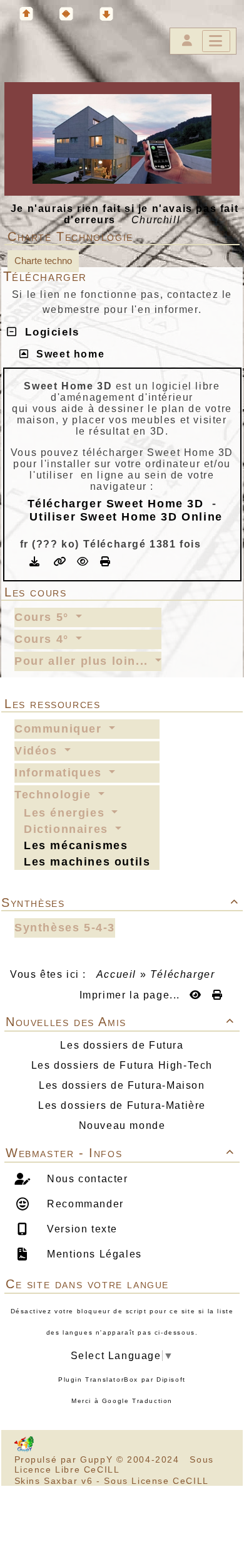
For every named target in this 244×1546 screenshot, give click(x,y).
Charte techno (43, 260)
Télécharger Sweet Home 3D (116, 503)
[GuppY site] (24, 1449)
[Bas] (106, 13)
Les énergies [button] (66, 813)
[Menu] (216, 41)
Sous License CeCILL (156, 1481)
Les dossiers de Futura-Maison (122, 1085)
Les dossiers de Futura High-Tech (122, 1065)
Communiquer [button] (60, 729)
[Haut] (26, 13)
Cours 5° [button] (43, 617)
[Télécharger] (36, 561)
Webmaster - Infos (120, 1153)
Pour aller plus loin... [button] (83, 661)
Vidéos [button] (37, 750)
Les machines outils (87, 861)
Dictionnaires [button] (68, 829)
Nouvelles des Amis (120, 1022)
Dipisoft (171, 1379)
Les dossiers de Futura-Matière (122, 1105)
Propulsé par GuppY (65, 1459)
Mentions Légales (93, 1254)
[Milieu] (66, 13)
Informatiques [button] (60, 772)
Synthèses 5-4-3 (64, 927)
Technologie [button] (54, 794)
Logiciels (48, 332)
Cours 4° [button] (43, 639)
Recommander (84, 1204)
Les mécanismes (76, 845)
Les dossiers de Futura (121, 1045)
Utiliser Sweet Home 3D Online (125, 517)
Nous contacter (86, 1178)
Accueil (116, 974)
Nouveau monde (122, 1125)
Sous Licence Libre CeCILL (114, 1464)
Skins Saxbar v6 (53, 1481)
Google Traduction (137, 1400)
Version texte (81, 1229)
